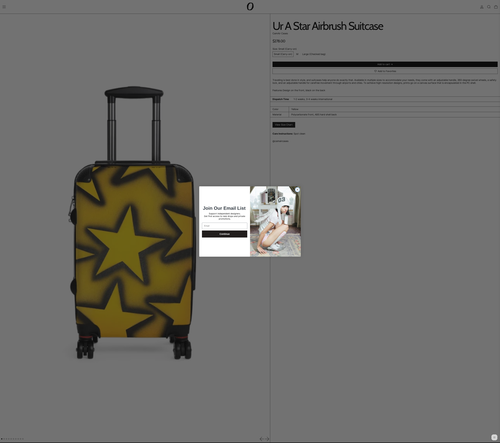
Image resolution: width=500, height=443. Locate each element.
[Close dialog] (297, 189)
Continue (225, 234)
